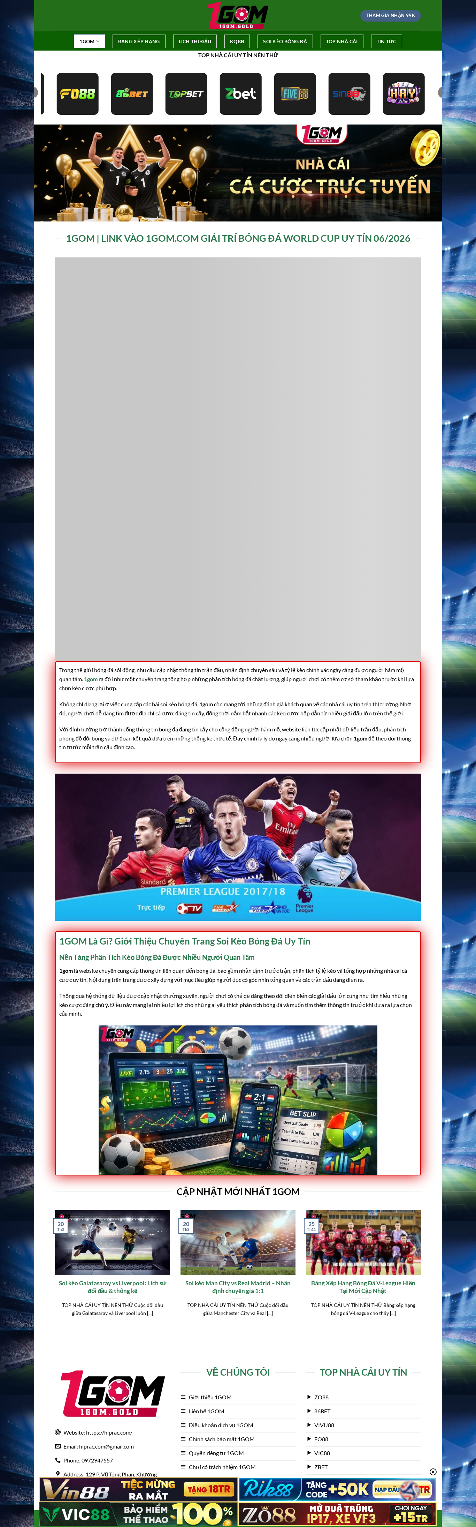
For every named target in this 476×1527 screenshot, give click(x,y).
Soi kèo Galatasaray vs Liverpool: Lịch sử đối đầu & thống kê (112, 1287)
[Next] (422, 1272)
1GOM (86, 41)
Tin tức (387, 41)
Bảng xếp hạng (139, 41)
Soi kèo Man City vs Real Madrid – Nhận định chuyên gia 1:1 (238, 1287)
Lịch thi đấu (195, 41)
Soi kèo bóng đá (285, 41)
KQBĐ (237, 41)
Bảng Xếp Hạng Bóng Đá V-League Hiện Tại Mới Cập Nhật (363, 1287)
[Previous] (53, 1272)
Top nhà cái (342, 41)
